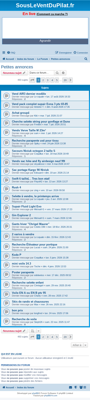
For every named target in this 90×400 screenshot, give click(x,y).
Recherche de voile (24, 319)
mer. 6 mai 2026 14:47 (58, 164)
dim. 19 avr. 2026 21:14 (57, 172)
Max (36, 304)
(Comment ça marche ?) (52, 14)
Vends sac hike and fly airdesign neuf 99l (38, 161)
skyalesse (39, 164)
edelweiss (39, 275)
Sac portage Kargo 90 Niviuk (30, 169)
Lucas (37, 247)
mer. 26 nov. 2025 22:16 (53, 304)
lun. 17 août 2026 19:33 (58, 96)
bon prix (17, 310)
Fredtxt (37, 124)
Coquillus (38, 153)
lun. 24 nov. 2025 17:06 (56, 313)
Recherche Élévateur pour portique (34, 244)
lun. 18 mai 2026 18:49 (57, 153)
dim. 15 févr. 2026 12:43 (58, 237)
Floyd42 (38, 181)
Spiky (37, 143)
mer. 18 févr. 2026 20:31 (60, 227)
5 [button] (57, 80)
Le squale (39, 96)
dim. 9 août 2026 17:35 (58, 107)
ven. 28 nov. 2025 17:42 (55, 295)
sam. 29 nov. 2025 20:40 (58, 285)
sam (36, 133)
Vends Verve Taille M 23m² (29, 130)
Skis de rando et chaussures (30, 301)
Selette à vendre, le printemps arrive (35, 196)
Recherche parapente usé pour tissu (35, 140)
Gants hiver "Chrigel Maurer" (30, 224)
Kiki (36, 115)
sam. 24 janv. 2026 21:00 (55, 247)
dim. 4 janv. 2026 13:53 (54, 266)
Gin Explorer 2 (21, 215)
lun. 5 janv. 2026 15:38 (57, 257)
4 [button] (52, 80)
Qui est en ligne (11, 354)
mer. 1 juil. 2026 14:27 (52, 133)
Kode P (16, 254)
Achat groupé (20, 112)
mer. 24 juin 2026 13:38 (54, 143)
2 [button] (43, 80)
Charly (37, 295)
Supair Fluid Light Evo (26, 206)
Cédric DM (39, 227)
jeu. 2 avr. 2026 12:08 (57, 199)
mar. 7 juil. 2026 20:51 (55, 124)
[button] (32, 80)
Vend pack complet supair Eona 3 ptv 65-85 (40, 104)
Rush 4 (16, 187)
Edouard (38, 172)
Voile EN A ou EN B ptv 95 (29, 292)
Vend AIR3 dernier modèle (29, 93)
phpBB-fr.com (50, 395)
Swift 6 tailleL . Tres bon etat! (31, 178)
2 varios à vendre (23, 234)
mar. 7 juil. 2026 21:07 (51, 115)
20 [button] (65, 80)
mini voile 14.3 (21, 263)
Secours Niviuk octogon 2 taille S (33, 150)
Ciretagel (38, 285)
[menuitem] (11, 52)
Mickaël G (39, 209)
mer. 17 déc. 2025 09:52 (59, 275)
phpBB (35, 393)
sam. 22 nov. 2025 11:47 (57, 322)
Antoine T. (39, 107)
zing (36, 190)
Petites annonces (17, 67)
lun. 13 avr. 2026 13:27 (56, 181)
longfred (38, 313)
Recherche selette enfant (28, 282)
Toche (37, 266)
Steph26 (38, 322)
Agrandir (45, 40)
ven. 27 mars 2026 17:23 (59, 209)
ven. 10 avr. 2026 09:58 (53, 190)
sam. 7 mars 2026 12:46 (59, 218)
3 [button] (47, 80)
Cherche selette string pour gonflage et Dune (41, 121)
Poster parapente (23, 272)
